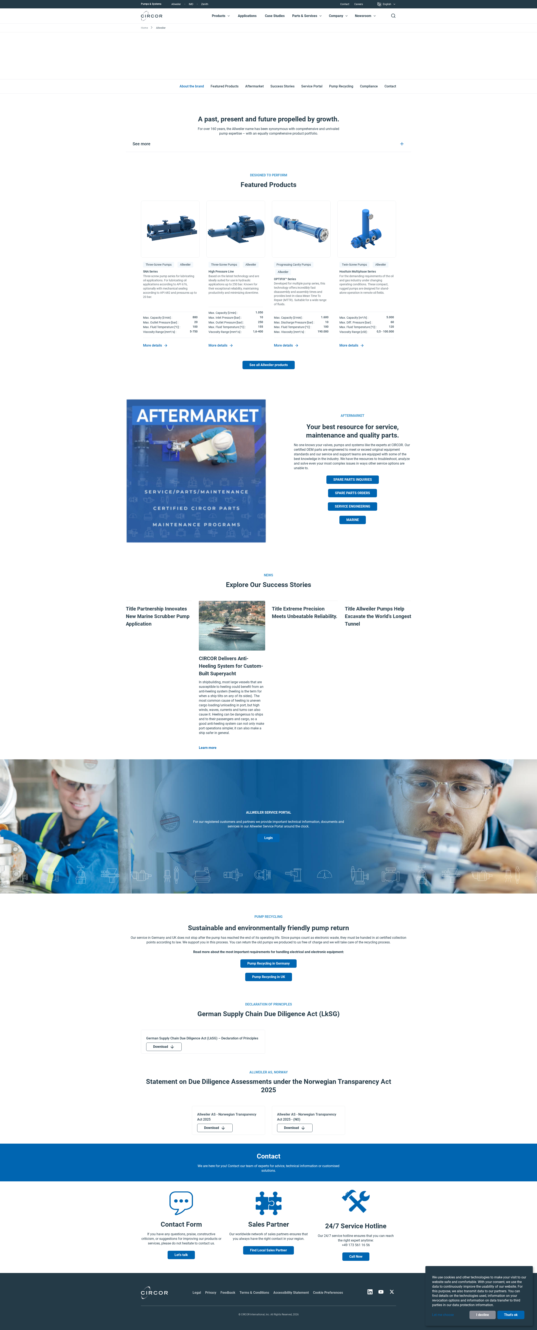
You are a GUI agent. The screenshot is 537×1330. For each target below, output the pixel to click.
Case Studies (275, 16)
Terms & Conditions (254, 1293)
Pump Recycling (341, 86)
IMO (191, 4)
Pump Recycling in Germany (268, 963)
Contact (344, 4)
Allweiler (176, 4)
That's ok (511, 1315)
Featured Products (225, 86)
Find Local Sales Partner (268, 1250)
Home (144, 27)
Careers (358, 4)
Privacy (210, 1293)
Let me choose (443, 1315)
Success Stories (282, 86)
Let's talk (181, 1255)
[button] (228, 16)
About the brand (192, 86)
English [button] (387, 5)
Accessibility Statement (291, 1293)
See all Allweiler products (268, 365)
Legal (197, 1293)
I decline (482, 1315)
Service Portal (311, 86)
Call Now (355, 1257)
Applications (247, 16)
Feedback (227, 1293)
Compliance (369, 86)
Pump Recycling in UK (268, 977)
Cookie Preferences (328, 1293)
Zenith (204, 4)
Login (268, 838)
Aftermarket (254, 86)
